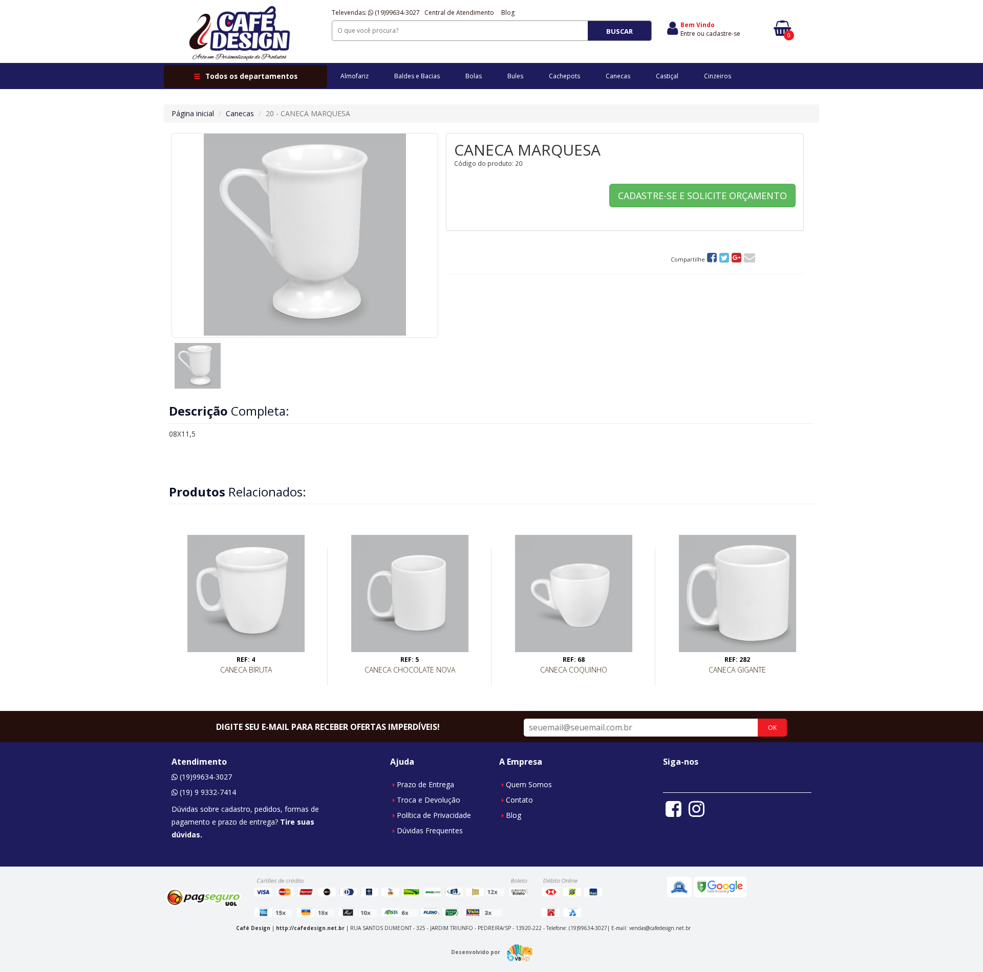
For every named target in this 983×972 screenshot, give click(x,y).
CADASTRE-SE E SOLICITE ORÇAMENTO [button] (702, 195)
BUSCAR (619, 31)
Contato (519, 800)
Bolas (473, 76)
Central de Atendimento (459, 12)
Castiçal (667, 76)
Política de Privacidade (434, 815)
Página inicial (193, 113)
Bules (515, 76)
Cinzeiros (717, 76)
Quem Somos (529, 784)
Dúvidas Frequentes (430, 830)
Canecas (618, 76)
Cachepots (564, 76)
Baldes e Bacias (417, 76)
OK (772, 727)
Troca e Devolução (428, 800)
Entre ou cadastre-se (710, 33)
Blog (508, 12)
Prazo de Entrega (425, 784)
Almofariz (354, 76)
